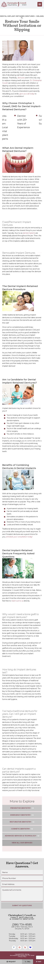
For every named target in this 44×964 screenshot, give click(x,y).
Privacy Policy (22, 956)
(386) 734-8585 (22, 924)
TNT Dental (31, 955)
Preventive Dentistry (20, 808)
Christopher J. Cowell (22, 915)
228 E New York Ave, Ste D (22, 928)
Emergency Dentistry (20, 815)
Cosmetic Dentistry (20, 829)
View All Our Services (22, 843)
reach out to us (17, 601)
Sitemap (27, 954)
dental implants (29, 233)
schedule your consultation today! (19, 537)
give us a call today (26, 94)
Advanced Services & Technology (20, 836)
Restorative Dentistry (20, 822)
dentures (21, 78)
